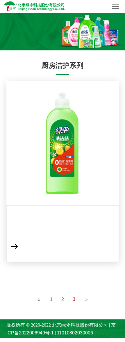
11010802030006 (75, 332)
